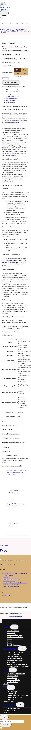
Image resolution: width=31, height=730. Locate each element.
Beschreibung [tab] (9, 95)
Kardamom (20, 260)
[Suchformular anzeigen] (4, 13)
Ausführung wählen (18, 495)
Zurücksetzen (17, 76)
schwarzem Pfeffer (7, 262)
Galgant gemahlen (13, 490)
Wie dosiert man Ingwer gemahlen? (13, 328)
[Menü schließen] (1, 621)
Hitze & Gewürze (10, 155)
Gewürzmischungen (10, 649)
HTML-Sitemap (4, 545)
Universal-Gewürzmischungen (18, 666)
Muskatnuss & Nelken (15, 637)
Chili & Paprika (20, 24)
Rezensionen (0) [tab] (10, 102)
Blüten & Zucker (9, 705)
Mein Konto (6, 595)
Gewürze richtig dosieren (21, 151)
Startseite (3, 29)
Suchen (5, 725)
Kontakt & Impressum (9, 581)
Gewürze (4, 24)
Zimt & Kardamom (14, 645)
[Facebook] (1, 551)
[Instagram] (6, 551)
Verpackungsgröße (8, 72)
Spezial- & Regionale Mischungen (14, 661)
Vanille (6, 684)
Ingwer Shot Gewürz (14, 523)
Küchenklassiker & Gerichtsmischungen (14, 657)
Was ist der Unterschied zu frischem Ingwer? (15, 326)
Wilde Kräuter (8, 701)
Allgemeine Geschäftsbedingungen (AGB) (15, 573)
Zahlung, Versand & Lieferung (11, 579)
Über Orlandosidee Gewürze (11, 586)
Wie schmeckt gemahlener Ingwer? (13, 320)
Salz (27, 24)
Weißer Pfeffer (12, 682)
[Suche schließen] (4, 717)
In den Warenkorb (11, 82)
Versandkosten (16, 62)
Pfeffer (11, 24)
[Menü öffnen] (3, 4)
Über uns (6, 713)
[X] (4, 551)
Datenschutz (7, 577)
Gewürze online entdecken (11, 122)
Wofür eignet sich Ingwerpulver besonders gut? (14, 323)
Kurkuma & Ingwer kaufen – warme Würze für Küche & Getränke (13, 30)
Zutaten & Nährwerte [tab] (11, 98)
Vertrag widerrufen (15, 616)
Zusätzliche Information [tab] (12, 96)
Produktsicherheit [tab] (10, 100)
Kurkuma (13, 260)
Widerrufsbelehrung (9, 575)
